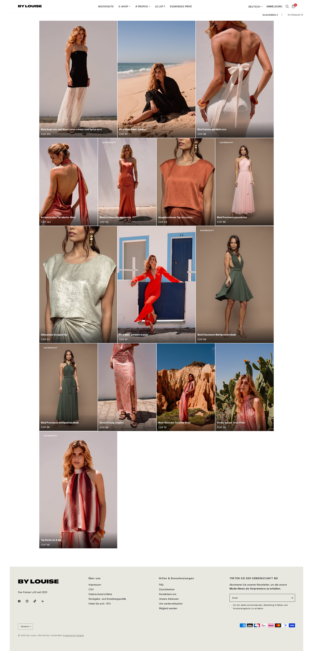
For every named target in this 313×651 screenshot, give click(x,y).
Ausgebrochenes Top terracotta (175, 217)
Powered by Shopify (73, 635)
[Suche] (287, 6)
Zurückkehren (167, 589)
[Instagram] (29, 601)
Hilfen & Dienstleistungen (176, 578)
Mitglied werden (168, 608)
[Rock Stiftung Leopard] (127, 387)
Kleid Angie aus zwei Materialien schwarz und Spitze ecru (71, 129)
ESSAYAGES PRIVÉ (181, 6)
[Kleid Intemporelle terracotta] (127, 182)
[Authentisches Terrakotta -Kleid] (68, 182)
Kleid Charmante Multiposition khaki (216, 334)
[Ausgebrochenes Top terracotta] (186, 182)
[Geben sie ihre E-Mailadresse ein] (292, 598)
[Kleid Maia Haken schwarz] (156, 79)
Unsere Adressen (169, 598)
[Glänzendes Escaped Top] (78, 284)
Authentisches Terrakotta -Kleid (58, 217)
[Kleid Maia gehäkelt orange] (156, 284)
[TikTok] (37, 601)
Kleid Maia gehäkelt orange (133, 334)
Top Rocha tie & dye (51, 540)
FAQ (161, 584)
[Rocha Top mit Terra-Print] (244, 387)
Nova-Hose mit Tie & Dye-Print (174, 422)
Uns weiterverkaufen (171, 603)
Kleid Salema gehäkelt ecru (211, 129)
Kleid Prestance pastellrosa (232, 217)
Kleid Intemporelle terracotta (115, 217)
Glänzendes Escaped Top (54, 334)
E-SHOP (123, 6)
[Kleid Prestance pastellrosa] (244, 182)
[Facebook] (21, 601)
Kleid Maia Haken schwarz (133, 129)
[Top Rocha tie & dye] (78, 489)
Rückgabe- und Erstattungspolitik (107, 598)
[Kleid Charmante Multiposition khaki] (235, 284)
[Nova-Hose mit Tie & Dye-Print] (186, 387)
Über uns (95, 578)
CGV (91, 589)
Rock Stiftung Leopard (112, 422)
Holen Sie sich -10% (100, 603)
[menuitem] (106, 6)
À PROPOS (141, 6)
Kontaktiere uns (167, 594)
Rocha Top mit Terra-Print (231, 422)
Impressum (95, 584)
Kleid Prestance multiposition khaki (60, 422)
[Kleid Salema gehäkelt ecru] (235, 79)
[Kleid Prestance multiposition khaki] (68, 387)
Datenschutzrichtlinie (100, 594)
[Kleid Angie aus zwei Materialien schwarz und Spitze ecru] (78, 79)
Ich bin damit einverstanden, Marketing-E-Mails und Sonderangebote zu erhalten (260, 607)
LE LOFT (160, 6)
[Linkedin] (45, 601)
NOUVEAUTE (106, 6)
